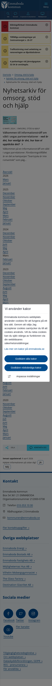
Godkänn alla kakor (26, 358)
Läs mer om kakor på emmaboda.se (24, 349)
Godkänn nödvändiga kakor (26, 367)
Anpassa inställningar (28, 376)
